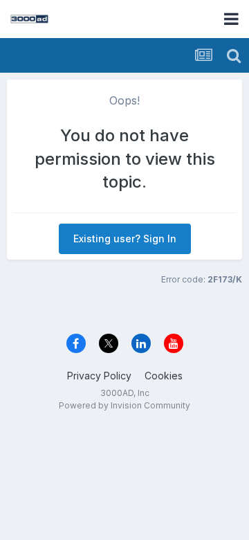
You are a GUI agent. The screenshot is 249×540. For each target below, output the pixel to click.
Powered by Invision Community (124, 405)
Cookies (164, 375)
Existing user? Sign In (124, 238)
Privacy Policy (99, 375)
